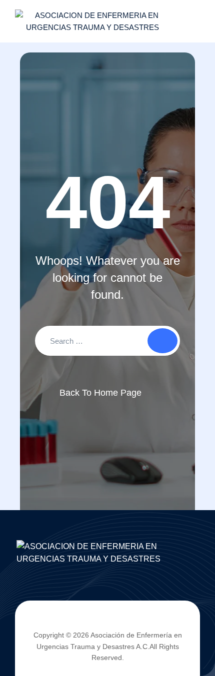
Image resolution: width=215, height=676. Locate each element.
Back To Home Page (101, 393)
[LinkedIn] (117, 620)
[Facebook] (81, 620)
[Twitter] (99, 620)
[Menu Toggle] (190, 21)
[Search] (163, 340)
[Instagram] (133, 620)
